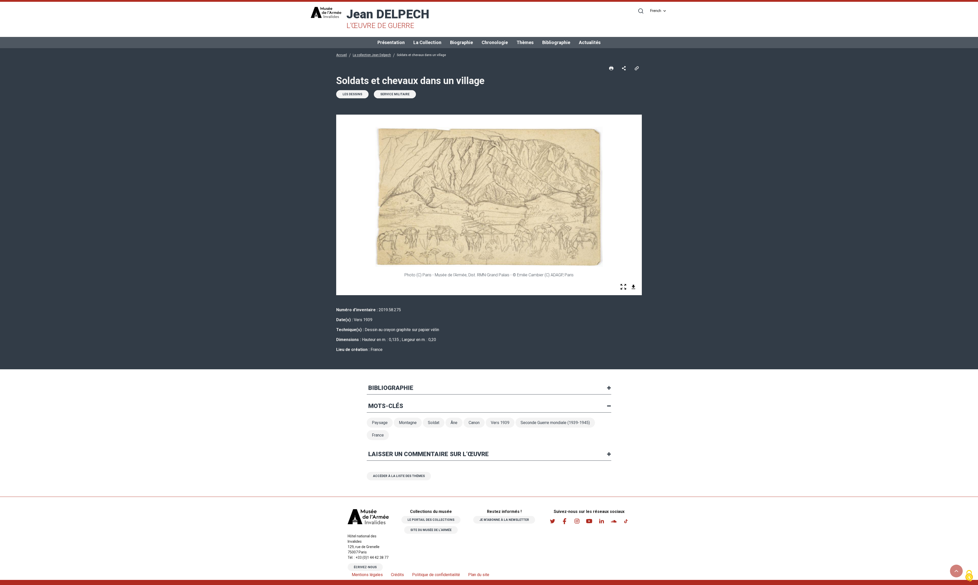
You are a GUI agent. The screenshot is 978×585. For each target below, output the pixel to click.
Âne (454, 422)
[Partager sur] (624, 68)
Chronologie (495, 42)
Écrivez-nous (365, 567)
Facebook (564, 521)
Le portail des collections (431, 520)
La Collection (427, 42)
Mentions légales (367, 574)
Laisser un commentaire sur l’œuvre (428, 454)
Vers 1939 (500, 422)
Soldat (433, 422)
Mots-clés (385, 406)
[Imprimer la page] (611, 68)
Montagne (408, 422)
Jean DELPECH (387, 18)
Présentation (391, 42)
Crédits (397, 574)
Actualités (590, 42)
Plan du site (478, 574)
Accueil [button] (341, 55)
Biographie (461, 42)
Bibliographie (556, 42)
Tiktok (625, 521)
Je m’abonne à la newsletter (504, 520)
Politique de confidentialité (436, 574)
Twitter (552, 521)
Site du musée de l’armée (431, 530)
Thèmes (525, 42)
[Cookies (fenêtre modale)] (969, 576)
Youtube (589, 521)
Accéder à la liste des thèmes (399, 476)
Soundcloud (613, 521)
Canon (474, 422)
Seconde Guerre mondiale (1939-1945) (555, 422)
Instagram (576, 521)
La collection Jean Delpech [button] (372, 55)
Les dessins (352, 94)
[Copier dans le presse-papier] (637, 68)
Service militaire (395, 94)
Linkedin (601, 521)
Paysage (380, 422)
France (378, 435)
